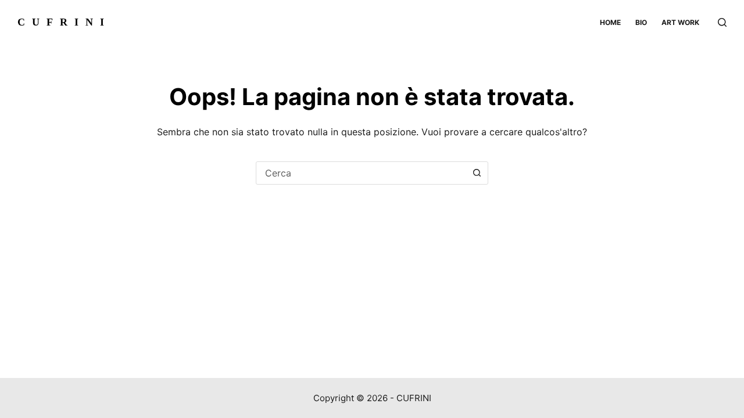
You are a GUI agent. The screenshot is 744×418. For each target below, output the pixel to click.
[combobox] (361, 173)
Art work (680, 22)
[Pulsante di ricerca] (477, 173)
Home (610, 22)
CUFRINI (64, 22)
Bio (641, 22)
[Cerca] (722, 22)
